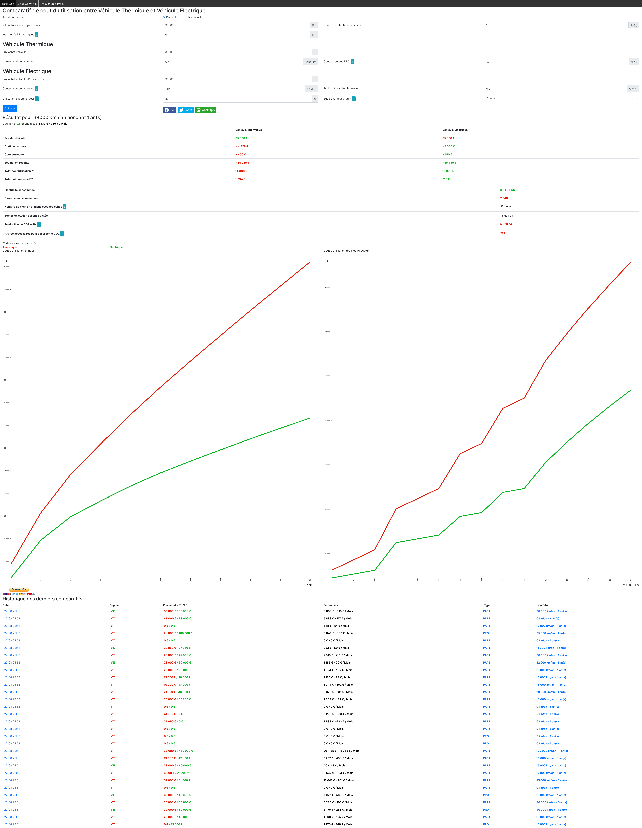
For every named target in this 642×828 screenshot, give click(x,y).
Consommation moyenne (18, 61)
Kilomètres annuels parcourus (21, 25)
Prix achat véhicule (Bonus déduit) (24, 79)
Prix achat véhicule (14, 52)
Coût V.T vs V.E (27, 3)
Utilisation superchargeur (20, 98)
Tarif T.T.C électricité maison (341, 88)
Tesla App (8, 3)
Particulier (172, 17)
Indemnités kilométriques (20, 34)
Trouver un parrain (52, 3)
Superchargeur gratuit (339, 98)
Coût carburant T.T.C (338, 61)
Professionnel (192, 17)
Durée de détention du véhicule (343, 25)
